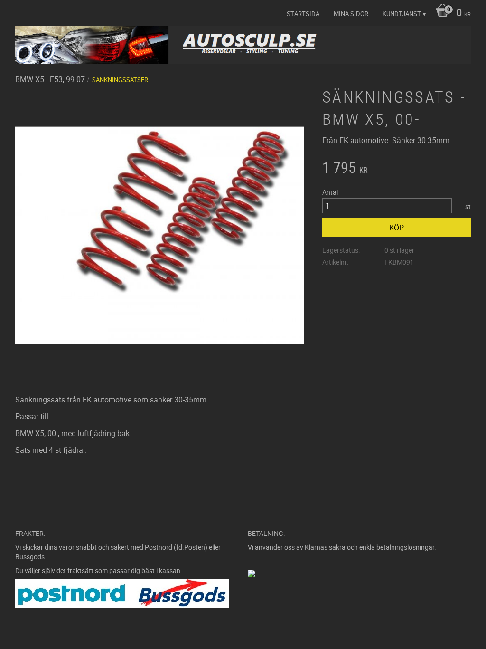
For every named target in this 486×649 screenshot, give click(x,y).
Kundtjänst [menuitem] (402, 14)
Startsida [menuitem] (303, 14)
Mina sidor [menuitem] (351, 14)
